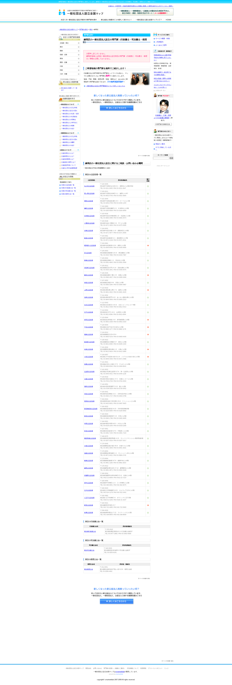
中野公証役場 (88, 423)
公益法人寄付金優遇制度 (69, 168)
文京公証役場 (88, 305)
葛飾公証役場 (88, 334)
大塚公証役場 (88, 446)
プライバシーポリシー (155, 668)
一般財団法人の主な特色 (69, 136)
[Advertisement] (116, 134)
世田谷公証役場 (89, 401)
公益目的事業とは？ (67, 159)
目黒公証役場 (88, 364)
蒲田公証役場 (88, 386)
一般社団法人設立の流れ (69, 110)
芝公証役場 (87, 253)
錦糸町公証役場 (89, 342)
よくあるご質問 (161, 45)
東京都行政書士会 (90, 531)
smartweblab (120, 672)
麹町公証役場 (88, 208)
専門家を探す (83, 29)
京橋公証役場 (88, 230)
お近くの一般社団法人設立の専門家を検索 (69, 37)
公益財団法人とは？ (67, 156)
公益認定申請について (68, 165)
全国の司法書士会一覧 (68, 191)
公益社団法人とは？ (67, 153)
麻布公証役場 (88, 275)
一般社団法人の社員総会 (69, 116)
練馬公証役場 (88, 468)
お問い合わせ (97, 668)
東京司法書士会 (89, 550)
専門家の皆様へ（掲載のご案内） (114, 668)
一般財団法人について (69, 133)
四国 (69, 70)
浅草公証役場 (88, 297)
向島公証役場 (88, 349)
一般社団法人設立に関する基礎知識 (69, 98)
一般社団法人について (69, 104)
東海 (69, 58)
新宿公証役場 (88, 416)
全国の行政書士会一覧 (68, 188)
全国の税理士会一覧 (67, 194)
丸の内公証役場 (89, 186)
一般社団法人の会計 (67, 128)
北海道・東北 (69, 42)
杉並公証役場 (88, 431)
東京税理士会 (88, 569)
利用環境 (143, 668)
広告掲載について (133, 668)
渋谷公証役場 (88, 394)
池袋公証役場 (88, 453)
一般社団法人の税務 (67, 125)
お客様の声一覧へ (160, 90)
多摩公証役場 (88, 512)
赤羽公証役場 (88, 320)
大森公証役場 (88, 379)
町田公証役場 (88, 505)
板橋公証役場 (88, 460)
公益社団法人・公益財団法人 (69, 150)
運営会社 (88, 668)
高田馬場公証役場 (90, 438)
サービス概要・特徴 (163, 38)
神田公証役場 (88, 201)
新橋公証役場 (88, 260)
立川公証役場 (88, 490)
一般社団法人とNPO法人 (69, 122)
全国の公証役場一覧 (67, 185)
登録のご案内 (160, 144)
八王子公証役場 (89, 498)
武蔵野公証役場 (89, 475)
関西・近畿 (69, 62)
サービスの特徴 (149, 20)
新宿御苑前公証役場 (90, 409)
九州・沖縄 (69, 73)
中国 (69, 66)
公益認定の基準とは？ (68, 162)
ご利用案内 (159, 42)
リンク (166, 668)
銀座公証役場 (88, 238)
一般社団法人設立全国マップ (68, 29)
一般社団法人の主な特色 (69, 107)
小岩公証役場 (88, 357)
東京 (91, 29)
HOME (168, 20)
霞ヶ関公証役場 (89, 193)
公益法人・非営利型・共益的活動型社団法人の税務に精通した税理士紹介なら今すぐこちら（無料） (140, 6)
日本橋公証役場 (89, 216)
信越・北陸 (69, 54)
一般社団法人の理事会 (68, 119)
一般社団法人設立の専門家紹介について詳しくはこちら (105, 86)
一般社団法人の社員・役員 (70, 114)
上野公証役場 (88, 290)
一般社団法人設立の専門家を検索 (79, 20)
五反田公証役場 (89, 371)
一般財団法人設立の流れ (69, 139)
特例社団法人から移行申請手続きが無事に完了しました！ (162, 57)
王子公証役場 (88, 312)
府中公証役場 (88, 483)
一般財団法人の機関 (67, 142)
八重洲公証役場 (89, 223)
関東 (69, 50)
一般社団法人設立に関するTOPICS (69, 81)
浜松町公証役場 (89, 268)
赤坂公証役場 (88, 282)
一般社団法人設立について (116, 20)
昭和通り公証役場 (90, 245)
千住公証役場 (88, 327)
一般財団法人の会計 (67, 145)
